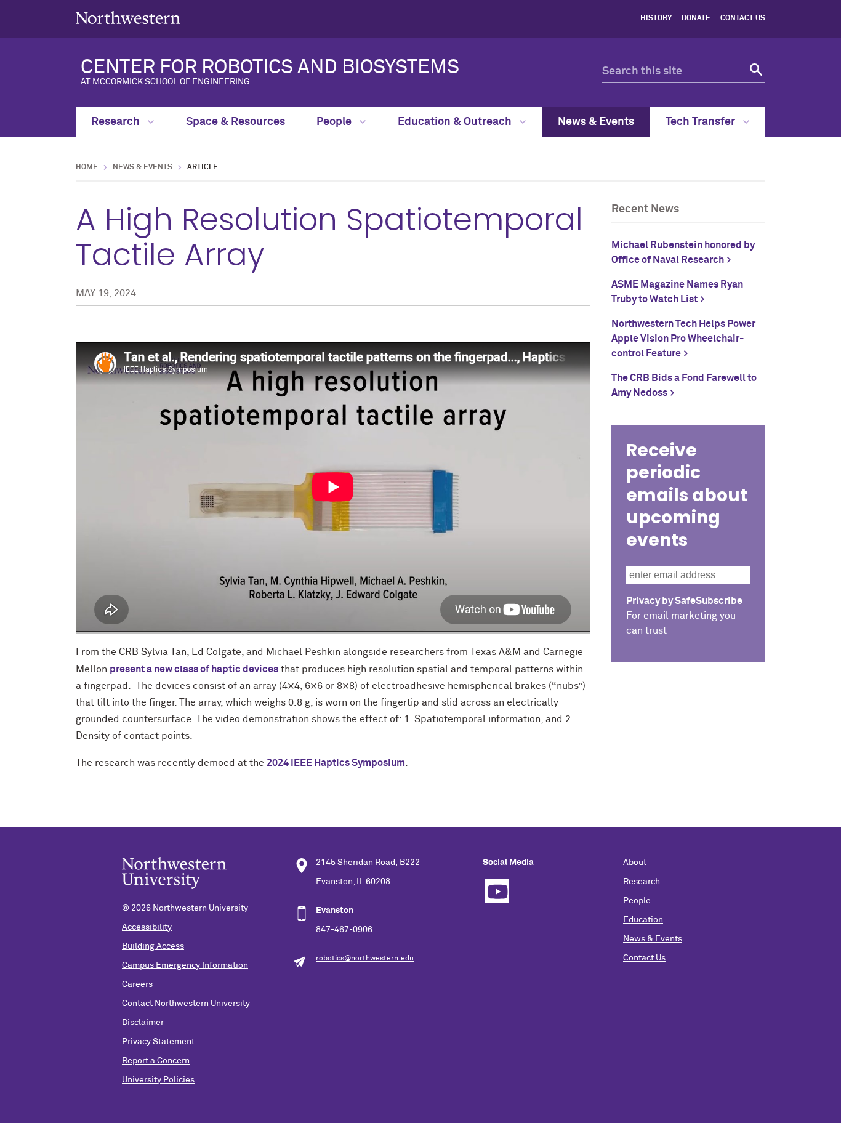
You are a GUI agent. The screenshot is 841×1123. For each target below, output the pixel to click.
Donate (696, 18)
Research (116, 121)
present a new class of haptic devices (194, 669)
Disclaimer (143, 1022)
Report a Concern (156, 1061)
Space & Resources (235, 121)
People (335, 121)
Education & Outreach (456, 121)
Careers (137, 984)
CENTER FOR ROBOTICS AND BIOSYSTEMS (270, 72)
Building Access (153, 946)
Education (643, 920)
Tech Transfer (702, 121)
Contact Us (742, 18)
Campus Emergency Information (185, 965)
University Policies (158, 1080)
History (656, 18)
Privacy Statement (158, 1041)
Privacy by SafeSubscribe (684, 601)
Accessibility (147, 927)
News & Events (596, 121)
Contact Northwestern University (186, 1003)
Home (87, 167)
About (634, 862)
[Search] (754, 72)
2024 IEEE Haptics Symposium (336, 763)
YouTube (497, 891)
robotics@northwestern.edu (365, 958)
